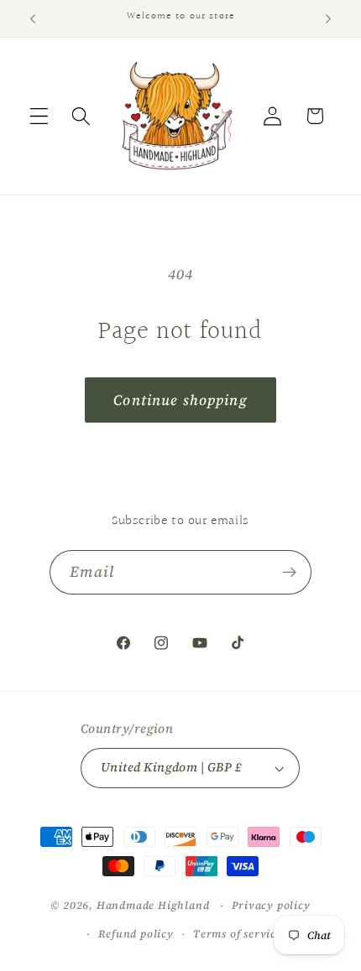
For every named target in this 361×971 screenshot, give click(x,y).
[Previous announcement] (32, 18)
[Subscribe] (290, 572)
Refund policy (135, 934)
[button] (39, 116)
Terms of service (237, 934)
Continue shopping (180, 400)
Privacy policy (271, 905)
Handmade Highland (153, 905)
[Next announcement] (328, 18)
